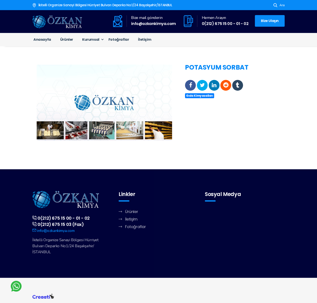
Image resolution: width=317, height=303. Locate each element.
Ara (282, 5)
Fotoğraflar (118, 39)
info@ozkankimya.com (153, 23)
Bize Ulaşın (270, 20)
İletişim (144, 39)
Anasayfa (42, 39)
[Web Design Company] (43, 296)
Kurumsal (90, 39)
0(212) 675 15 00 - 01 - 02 (225, 23)
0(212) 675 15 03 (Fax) (61, 224)
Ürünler (66, 39)
